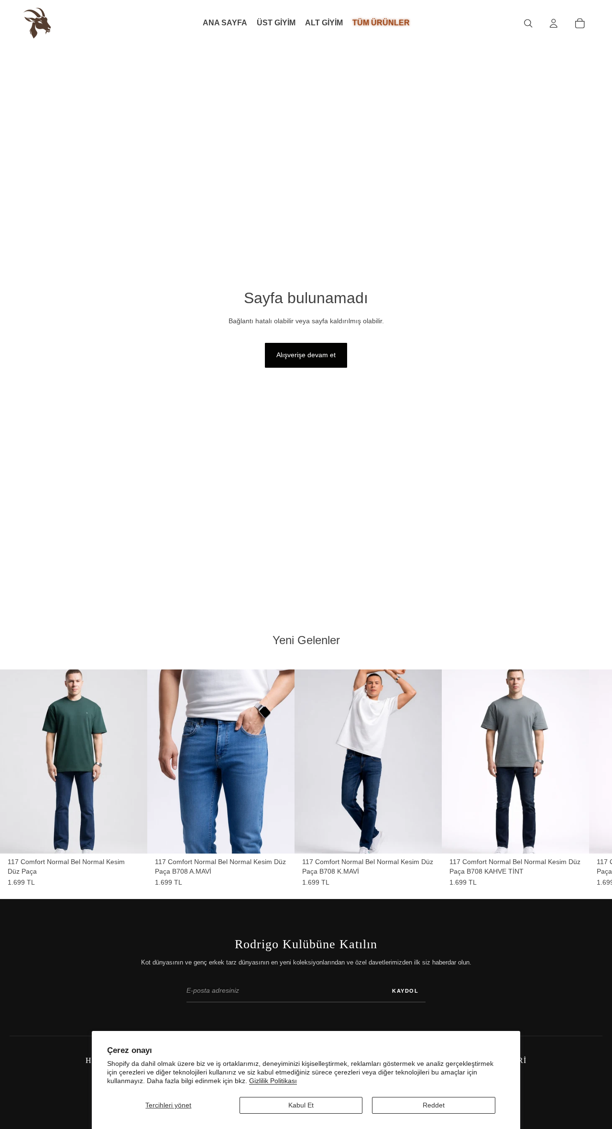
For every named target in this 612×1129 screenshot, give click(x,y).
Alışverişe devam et (306, 355)
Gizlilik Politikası (273, 1081)
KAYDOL (405, 991)
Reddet (434, 1105)
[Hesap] (553, 23)
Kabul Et (301, 1105)
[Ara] (528, 23)
